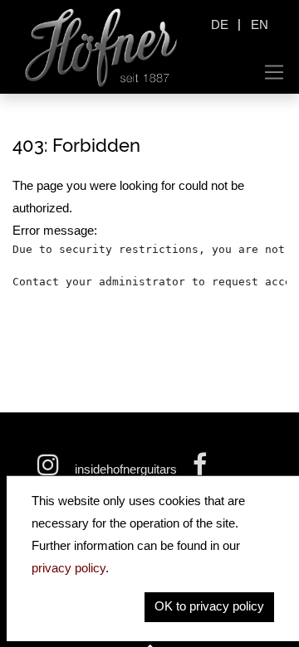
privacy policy (68, 568)
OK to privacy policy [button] (209, 606)
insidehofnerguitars (125, 469)
